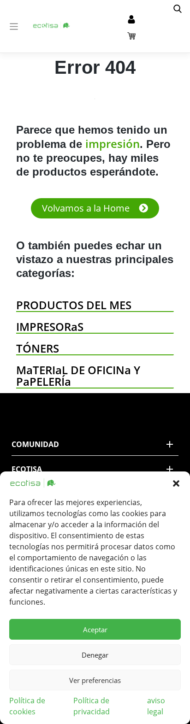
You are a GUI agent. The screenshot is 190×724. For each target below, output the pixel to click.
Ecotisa (27, 469)
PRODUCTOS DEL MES (73, 304)
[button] (176, 483)
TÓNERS (37, 348)
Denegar (95, 654)
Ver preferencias (95, 680)
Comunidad (35, 444)
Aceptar (95, 629)
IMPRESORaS (49, 326)
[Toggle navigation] (14, 26)
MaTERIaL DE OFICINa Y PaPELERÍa (78, 375)
